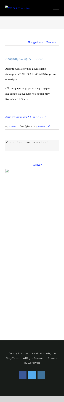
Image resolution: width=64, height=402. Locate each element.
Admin (12, 126)
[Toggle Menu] (56, 8)
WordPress (34, 362)
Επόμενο (51, 42)
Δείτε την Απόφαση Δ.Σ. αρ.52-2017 (25, 117)
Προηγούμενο (35, 42)
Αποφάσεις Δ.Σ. (44, 126)
